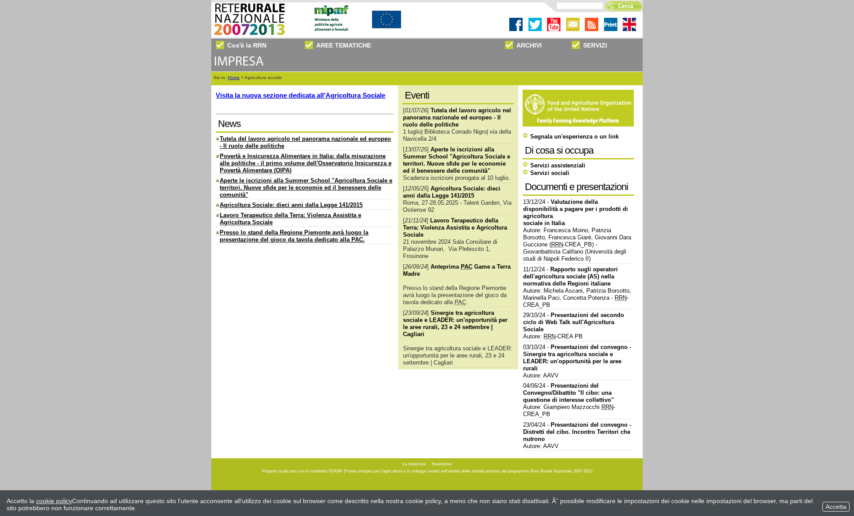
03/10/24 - (577, 358)
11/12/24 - (570, 276)
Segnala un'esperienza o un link (574, 136)
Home (234, 77)
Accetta (836, 506)
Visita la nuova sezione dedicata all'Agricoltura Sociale (300, 95)
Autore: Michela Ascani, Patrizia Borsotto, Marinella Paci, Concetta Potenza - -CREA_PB (577, 297)
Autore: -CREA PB (553, 336)
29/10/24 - (573, 322)
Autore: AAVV (541, 375)
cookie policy (54, 500)
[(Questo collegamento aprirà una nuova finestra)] (579, 124)
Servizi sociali (549, 173)
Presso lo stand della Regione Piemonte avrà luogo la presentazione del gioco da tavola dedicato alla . (294, 236)
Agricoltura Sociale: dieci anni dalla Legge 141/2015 (291, 205)
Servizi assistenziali (557, 165)
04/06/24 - (568, 392)
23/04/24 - (577, 431)
